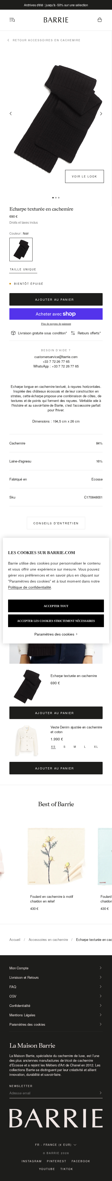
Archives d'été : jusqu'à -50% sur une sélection (56, 5)
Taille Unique (23, 269)
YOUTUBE (47, 1169)
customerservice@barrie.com (56, 356)
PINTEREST (56, 1161)
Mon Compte (18, 968)
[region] (56, 590)
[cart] (100, 20)
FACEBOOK (81, 1161)
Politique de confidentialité (29, 587)
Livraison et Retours (24, 977)
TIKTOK (66, 1169)
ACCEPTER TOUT (56, 605)
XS (53, 747)
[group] (56, 854)
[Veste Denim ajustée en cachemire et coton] (26, 741)
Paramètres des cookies (27, 1024)
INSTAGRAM (32, 1161)
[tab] (53, 197)
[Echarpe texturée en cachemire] (26, 686)
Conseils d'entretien (56, 523)
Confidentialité (19, 1005)
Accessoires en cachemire (48, 939)
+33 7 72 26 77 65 (56, 361)
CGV (12, 996)
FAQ (12, 986)
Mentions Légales (22, 1015)
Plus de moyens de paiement (56, 323)
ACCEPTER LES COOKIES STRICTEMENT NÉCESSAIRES (56, 620)
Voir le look (84, 176)
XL (96, 747)
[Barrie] (56, 21)
